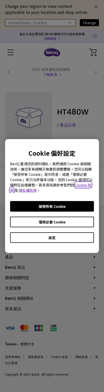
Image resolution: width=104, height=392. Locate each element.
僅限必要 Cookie (52, 221)
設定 (52, 237)
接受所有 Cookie (52, 206)
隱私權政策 (28, 190)
